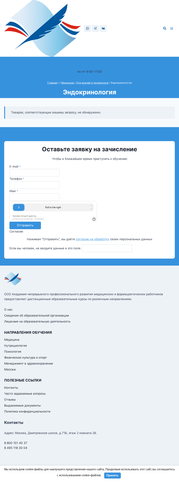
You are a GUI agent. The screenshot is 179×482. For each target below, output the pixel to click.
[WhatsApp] (87, 28)
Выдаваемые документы (22, 405)
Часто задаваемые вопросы (25, 393)
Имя (13, 191)
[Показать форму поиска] (165, 28)
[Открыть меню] (172, 28)
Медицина (11, 339)
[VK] (103, 28)
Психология (12, 351)
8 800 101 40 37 (88, 66)
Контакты (11, 387)
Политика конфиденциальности (27, 411)
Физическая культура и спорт (25, 357)
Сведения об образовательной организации (36, 315)
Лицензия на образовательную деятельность (37, 321)
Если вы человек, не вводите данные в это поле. (45, 248)
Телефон (16, 179)
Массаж (10, 369)
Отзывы (10, 399)
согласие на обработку (92, 239)
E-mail (15, 166)
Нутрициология (15, 345)
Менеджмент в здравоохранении (28, 363)
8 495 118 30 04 (88, 62)
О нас (8, 309)
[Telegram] (95, 28)
